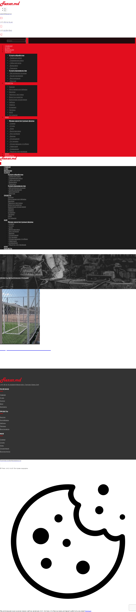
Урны (2, 446)
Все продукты (5, 452)
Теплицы (3, 426)
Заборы (3, 423)
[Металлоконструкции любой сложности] (10, 6)
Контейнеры (4, 420)
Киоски (2, 417)
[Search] (27, 41)
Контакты (3, 407)
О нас (2, 398)
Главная (3, 395)
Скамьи (2, 440)
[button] (5, 385)
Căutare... (3, 41)
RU (1, 253)
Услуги (2, 401)
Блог (1, 404)
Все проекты (4, 429)
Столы (2, 443)
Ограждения (4, 449)
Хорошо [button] (88, 611)
